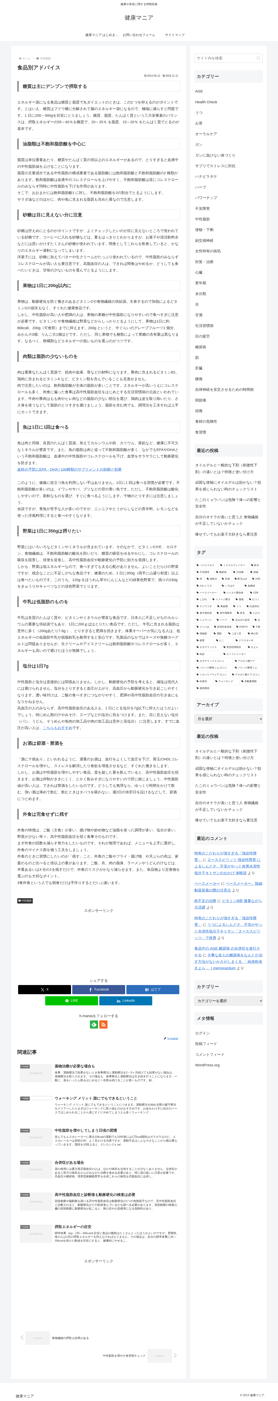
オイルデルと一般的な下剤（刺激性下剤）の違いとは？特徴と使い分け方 (226, 468)
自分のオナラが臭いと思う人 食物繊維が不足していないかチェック (226, 520)
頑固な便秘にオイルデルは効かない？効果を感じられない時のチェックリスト (228, 485)
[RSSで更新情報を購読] (103, 1024)
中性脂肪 (27, 900)
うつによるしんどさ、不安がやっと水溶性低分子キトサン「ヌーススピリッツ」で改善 (228, 931)
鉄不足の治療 (205, 901)
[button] (258, 58)
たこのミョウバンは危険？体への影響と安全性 (228, 503)
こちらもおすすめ (57, 728)
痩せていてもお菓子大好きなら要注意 (226, 534)
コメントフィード (209, 1055)
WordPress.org (207, 1065)
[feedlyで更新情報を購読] (94, 1024)
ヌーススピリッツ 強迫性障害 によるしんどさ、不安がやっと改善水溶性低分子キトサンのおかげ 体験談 (227, 866)
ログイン (202, 1033)
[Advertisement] (98, 942)
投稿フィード (206, 1044)
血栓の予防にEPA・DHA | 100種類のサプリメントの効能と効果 (69, 469)
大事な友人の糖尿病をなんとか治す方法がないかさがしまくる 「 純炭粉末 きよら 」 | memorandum (228, 961)
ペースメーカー (207, 884)
